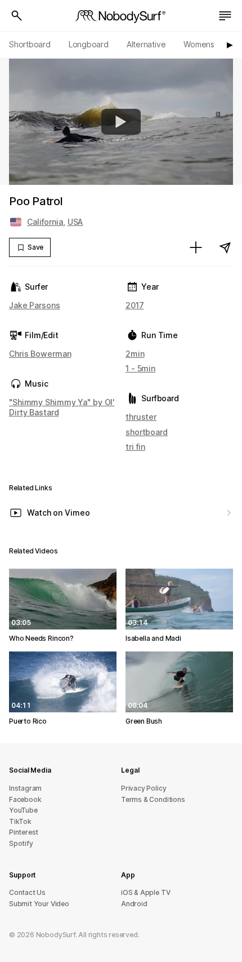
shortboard (147, 432)
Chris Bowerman (40, 353)
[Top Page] (121, 16)
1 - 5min (140, 368)
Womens (198, 44)
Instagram (25, 788)
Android (134, 903)
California (45, 222)
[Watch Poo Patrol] (121, 122)
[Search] (17, 16)
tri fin (135, 446)
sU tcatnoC (27, 892)
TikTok (20, 821)
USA (75, 222)
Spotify (21, 843)
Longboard (89, 44)
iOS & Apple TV (145, 892)
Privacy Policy (143, 788)
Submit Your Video (39, 903)
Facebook (25, 799)
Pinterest (23, 832)
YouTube (23, 810)
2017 (135, 305)
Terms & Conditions (153, 799)
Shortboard (30, 44)
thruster (141, 417)
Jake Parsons (34, 305)
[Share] (225, 247)
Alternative (146, 44)
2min (135, 353)
